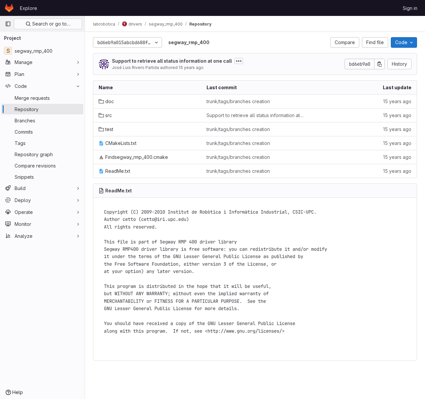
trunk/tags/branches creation (238, 101)
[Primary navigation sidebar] (8, 24)
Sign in (410, 8)
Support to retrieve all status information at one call (172, 61)
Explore (28, 8)
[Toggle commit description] (238, 61)
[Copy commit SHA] (379, 64)
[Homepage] (9, 8)
